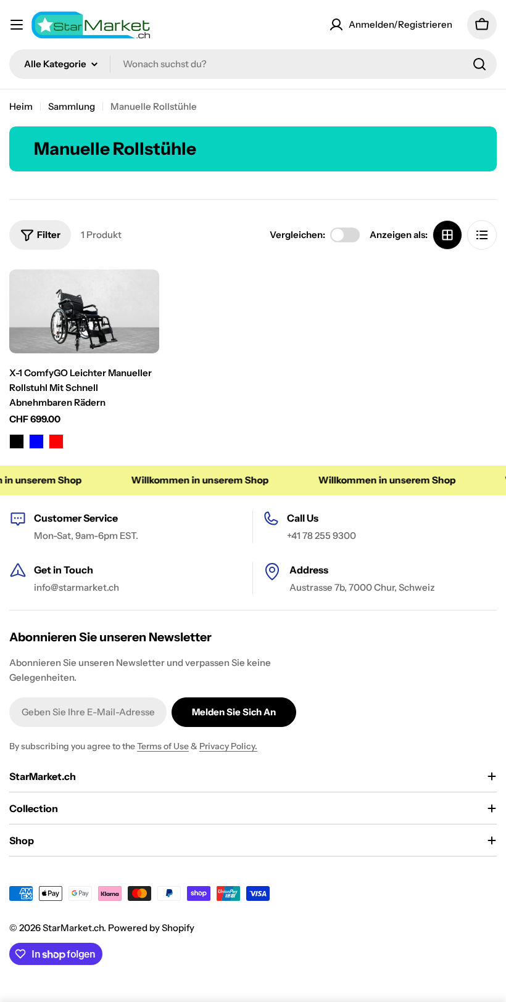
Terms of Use (163, 746)
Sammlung (71, 106)
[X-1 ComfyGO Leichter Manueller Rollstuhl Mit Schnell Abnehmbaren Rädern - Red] (56, 441)
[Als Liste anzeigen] (482, 235)
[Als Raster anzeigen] (447, 235)
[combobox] (253, 64)
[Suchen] (479, 64)
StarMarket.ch (73, 928)
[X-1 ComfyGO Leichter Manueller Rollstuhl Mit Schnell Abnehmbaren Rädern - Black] (16, 441)
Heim (21, 106)
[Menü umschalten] (16, 24)
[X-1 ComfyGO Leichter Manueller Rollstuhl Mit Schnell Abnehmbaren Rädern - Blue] (36, 441)
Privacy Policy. (228, 746)
